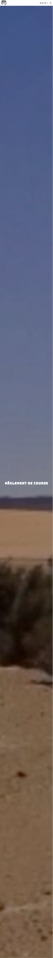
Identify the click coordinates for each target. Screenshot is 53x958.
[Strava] (47, 3)
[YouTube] (45, 3)
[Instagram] (43, 3)
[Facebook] (40, 3)
